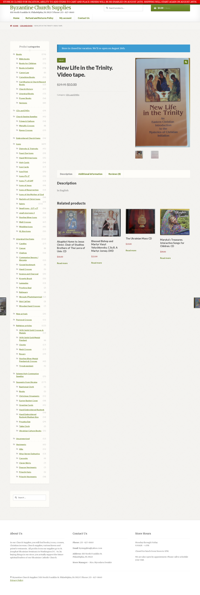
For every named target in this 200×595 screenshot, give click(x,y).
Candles (23, 243)
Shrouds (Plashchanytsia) (30, 297)
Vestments (21, 444)
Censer (22, 248)
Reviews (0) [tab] (115, 174)
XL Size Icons (25, 231)
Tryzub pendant (26, 366)
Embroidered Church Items (28, 138)
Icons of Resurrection (29, 190)
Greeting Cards (26, 405)
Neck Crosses (25, 349)
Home (16, 18)
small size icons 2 (27, 213)
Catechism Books (27, 77)
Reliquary (23, 292)
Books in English (26, 68)
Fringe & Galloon (26, 121)
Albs (21, 449)
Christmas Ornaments (29, 396)
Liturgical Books (26, 93)
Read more (62, 263)
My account (65, 18)
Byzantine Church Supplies (40, 8)
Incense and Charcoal (28, 274)
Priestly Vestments (28, 476)
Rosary (22, 354)
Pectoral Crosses (24, 320)
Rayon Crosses (26, 130)
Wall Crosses (25, 222)
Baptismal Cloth (26, 387)
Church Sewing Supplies (26, 116)
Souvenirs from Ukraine (26, 382)
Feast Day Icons (26, 153)
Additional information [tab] (90, 174)
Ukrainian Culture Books (30, 431)
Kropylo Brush (25, 278)
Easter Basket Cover (28, 400)
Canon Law (24, 72)
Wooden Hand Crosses (29, 306)
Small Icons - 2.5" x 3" (28, 208)
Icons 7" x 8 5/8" (26, 181)
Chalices (23, 253)
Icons (18, 144)
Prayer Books (25, 98)
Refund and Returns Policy (39, 18)
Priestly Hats (25, 472)
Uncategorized (23, 438)
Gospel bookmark (27, 264)
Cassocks (23, 458)
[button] (186, 62)
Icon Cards (24, 167)
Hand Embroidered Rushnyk (31, 410)
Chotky (22, 345)
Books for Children (27, 63)
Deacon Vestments (27, 467)
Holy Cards (24, 162)
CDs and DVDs (26, 26)
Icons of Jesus (25, 185)
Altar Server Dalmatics (29, 453)
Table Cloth (24, 426)
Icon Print (23, 171)
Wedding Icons (26, 226)
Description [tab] (66, 174)
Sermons (23, 103)
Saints (22, 203)
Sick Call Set (24, 301)
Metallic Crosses (26, 125)
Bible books (24, 59)
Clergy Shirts (25, 463)
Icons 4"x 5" (24, 176)
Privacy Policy (16, 580)
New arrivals (21, 314)
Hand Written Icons (28, 158)
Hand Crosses (25, 269)
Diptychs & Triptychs (28, 148)
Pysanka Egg (24, 421)
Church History (26, 89)
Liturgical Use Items (25, 239)
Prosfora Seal (25, 288)
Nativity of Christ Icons (29, 199)
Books (19, 54)
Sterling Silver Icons (28, 217)
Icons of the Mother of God (31, 194)
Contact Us (84, 18)
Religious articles (24, 325)
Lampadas (23, 283)
